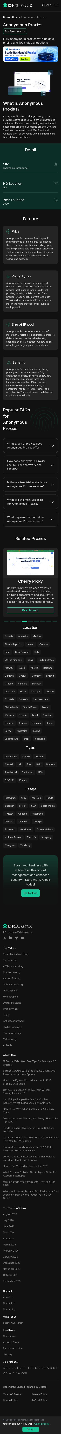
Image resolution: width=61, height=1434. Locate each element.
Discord (9, 821)
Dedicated (27, 772)
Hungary (22, 683)
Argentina (22, 730)
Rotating (39, 756)
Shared (9, 764)
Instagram (10, 797)
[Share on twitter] (4, 938)
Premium (50, 764)
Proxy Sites (10, 17)
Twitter (9, 813)
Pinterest (10, 829)
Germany (36, 723)
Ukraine (50, 691)
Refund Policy (39, 1400)
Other (24, 1372)
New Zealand (22, 652)
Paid (38, 764)
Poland (45, 707)
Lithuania (10, 691)
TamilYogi (25, 845)
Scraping (46, 837)
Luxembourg (11, 738)
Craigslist (23, 821)
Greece (9, 683)
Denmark (36, 675)
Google (37, 821)
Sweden (47, 715)
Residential (11, 772)
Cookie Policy (10, 1400)
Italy (36, 652)
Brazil (26, 738)
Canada (43, 644)
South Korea (30, 707)
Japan (50, 723)
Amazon (22, 813)
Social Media (48, 805)
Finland (50, 675)
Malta (23, 691)
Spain (30, 660)
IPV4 (40, 772)
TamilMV (31, 837)
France (23, 723)
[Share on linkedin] (10, 938)
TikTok (22, 805)
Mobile (26, 756)
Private (23, 780)
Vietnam (9, 715)
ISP (19, 764)
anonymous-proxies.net (15, 168)
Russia (22, 667)
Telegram (10, 845)
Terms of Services (13, 1394)
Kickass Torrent (13, 837)
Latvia (8, 730)
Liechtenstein (41, 699)
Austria (34, 667)
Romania (9, 723)
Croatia (9, 636)
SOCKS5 (9, 780)
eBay (23, 797)
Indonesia (40, 738)
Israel (35, 715)
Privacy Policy (39, 1394)
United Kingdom (13, 660)
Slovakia (9, 699)
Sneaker (9, 805)
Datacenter (11, 756)
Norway (9, 667)
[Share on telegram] (16, 938)
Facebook (37, 813)
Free (29, 764)
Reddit (49, 797)
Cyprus (23, 675)
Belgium (47, 667)
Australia (23, 636)
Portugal (35, 691)
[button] (47, 5)
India (7, 652)
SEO (33, 805)
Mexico (37, 636)
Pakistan (36, 683)
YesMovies (25, 829)
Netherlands (11, 707)
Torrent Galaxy (45, 829)
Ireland (30, 644)
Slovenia (23, 699)
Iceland (36, 730)
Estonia (23, 715)
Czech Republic (13, 644)
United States (46, 660)
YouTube (36, 797)
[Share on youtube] (22, 938)
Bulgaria (9, 675)
